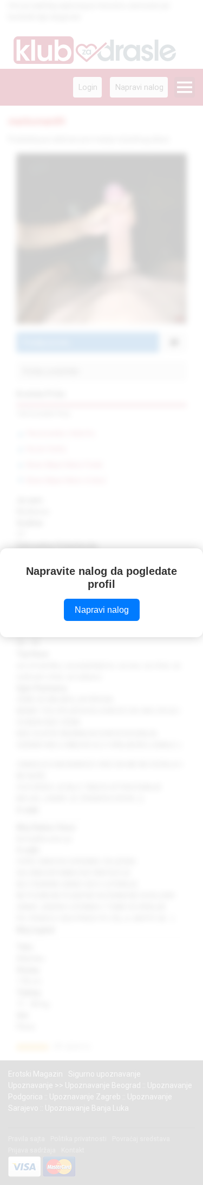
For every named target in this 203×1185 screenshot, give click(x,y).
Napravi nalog (102, 609)
